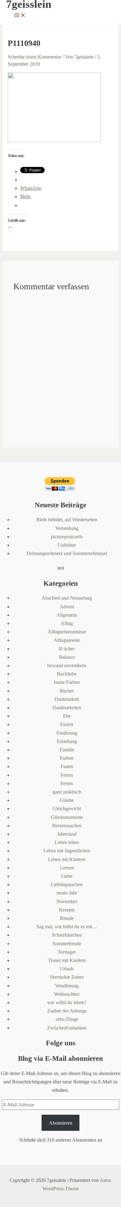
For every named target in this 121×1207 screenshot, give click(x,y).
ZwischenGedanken (67, 1027)
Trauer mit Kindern (67, 960)
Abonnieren (60, 1123)
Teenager (67, 952)
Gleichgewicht (66, 808)
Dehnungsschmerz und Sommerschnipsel (66, 553)
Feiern (66, 775)
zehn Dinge (67, 1019)
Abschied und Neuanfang (67, 598)
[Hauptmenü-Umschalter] (20, 15)
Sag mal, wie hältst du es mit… (66, 926)
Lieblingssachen (67, 884)
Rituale (67, 918)
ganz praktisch (67, 791)
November (66, 901)
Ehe (67, 716)
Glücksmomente (67, 817)
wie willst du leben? (66, 1002)
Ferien (66, 783)
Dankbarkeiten (66, 707)
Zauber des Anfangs (67, 1010)
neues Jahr (66, 892)
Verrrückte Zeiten (67, 977)
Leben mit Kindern (66, 859)
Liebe (66, 876)
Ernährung (66, 733)
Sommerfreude (66, 943)
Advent (67, 606)
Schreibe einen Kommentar (34, 56)
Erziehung (67, 741)
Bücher (67, 690)
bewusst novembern (66, 665)
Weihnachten (66, 994)
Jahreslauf (67, 834)
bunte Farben (67, 682)
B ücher (66, 648)
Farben (67, 758)
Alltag (67, 623)
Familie (67, 749)
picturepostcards (67, 536)
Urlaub (67, 968)
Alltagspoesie (67, 640)
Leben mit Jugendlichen (66, 850)
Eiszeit (66, 724)
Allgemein (66, 615)
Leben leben (67, 842)
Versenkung (66, 528)
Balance (67, 657)
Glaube (67, 800)
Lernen (67, 867)
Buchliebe (67, 673)
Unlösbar (67, 545)
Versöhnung (66, 985)
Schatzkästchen (67, 935)
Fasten (66, 766)
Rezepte (67, 909)
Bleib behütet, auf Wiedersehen (66, 519)
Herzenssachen (67, 825)
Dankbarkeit (67, 699)
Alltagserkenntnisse (67, 631)
